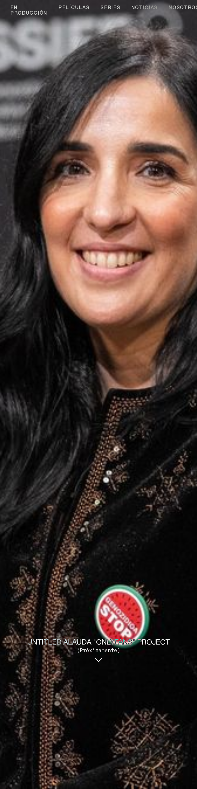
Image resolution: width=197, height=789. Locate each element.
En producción (28, 11)
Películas (73, 8)
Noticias (144, 8)
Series (110, 8)
